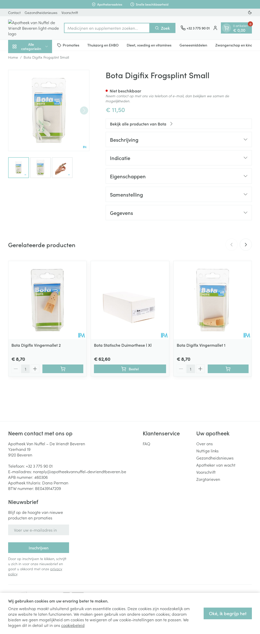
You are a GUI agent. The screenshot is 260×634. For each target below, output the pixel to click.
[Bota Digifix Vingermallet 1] (213, 300)
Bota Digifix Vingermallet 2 (36, 345)
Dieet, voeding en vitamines (149, 44)
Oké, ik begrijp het (228, 613)
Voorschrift (69, 12)
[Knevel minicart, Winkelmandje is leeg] (226, 28)
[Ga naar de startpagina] (33, 28)
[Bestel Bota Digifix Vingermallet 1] (228, 368)
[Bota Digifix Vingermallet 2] (47, 300)
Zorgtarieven (208, 479)
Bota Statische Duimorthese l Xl (123, 345)
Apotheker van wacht (215, 465)
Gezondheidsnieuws (41, 12)
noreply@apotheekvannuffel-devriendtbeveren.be (79, 471)
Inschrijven (38, 547)
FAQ (146, 443)
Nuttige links (207, 450)
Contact (14, 12)
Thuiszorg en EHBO (103, 44)
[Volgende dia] (246, 245)
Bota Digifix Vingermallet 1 (201, 345)
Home (13, 57)
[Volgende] (84, 110)
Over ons (204, 443)
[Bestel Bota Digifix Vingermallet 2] (62, 368)
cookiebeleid (73, 625)
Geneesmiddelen (193, 44)
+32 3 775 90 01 (39, 466)
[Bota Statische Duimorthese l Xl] (130, 300)
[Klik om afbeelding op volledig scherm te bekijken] (48, 110)
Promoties (71, 44)
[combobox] (107, 28)
